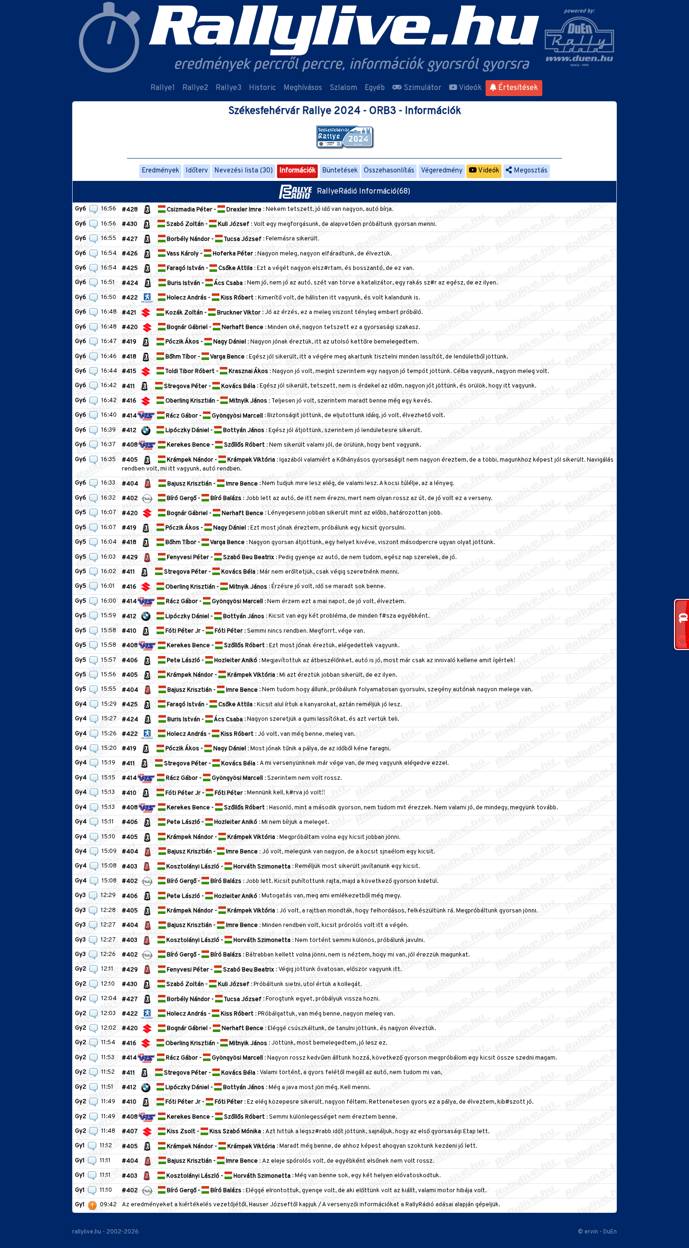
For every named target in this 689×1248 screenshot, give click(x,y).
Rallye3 (228, 88)
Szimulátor (422, 88)
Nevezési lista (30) (243, 170)
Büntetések (340, 170)
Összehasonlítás (389, 170)
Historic (262, 88)
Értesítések (517, 88)
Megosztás (529, 170)
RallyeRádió (338, 191)
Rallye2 (195, 88)
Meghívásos (303, 88)
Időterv (197, 170)
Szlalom (343, 88)
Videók (469, 88)
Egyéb (375, 88)
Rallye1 (162, 88)
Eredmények (160, 170)
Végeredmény (442, 170)
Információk (297, 170)
